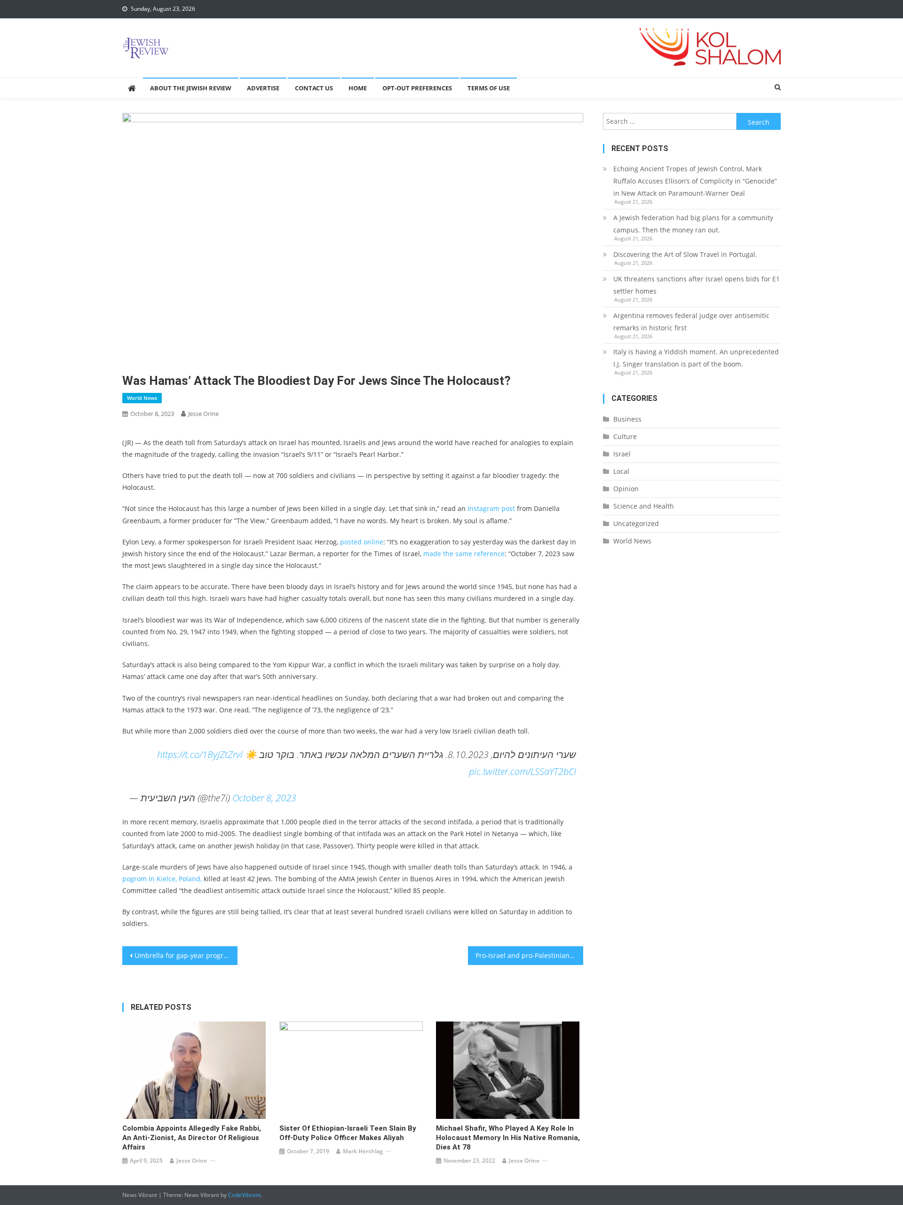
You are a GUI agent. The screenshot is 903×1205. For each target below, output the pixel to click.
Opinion (626, 488)
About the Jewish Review (190, 88)
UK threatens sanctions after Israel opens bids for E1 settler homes (696, 284)
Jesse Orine (203, 413)
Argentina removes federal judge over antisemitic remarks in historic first (691, 321)
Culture (625, 436)
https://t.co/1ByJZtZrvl (200, 754)
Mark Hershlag (363, 1151)
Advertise (263, 88)
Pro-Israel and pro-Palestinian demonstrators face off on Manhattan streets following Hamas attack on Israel (529, 955)
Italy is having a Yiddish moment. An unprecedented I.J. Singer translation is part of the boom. (696, 357)
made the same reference (464, 553)
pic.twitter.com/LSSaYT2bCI (522, 771)
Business (627, 419)
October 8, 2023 (264, 797)
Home (358, 88)
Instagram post (491, 508)
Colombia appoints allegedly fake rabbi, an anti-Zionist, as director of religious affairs (191, 1137)
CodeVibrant (244, 1195)
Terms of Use (488, 88)
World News (142, 397)
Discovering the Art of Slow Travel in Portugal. (685, 254)
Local (621, 471)
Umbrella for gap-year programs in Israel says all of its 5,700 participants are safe (186, 955)
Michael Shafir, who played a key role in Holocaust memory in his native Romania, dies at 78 (508, 1137)
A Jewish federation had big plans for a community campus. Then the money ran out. (693, 223)
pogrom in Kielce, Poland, (162, 878)
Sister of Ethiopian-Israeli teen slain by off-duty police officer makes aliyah (347, 1133)
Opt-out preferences (417, 88)
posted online (361, 541)
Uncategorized (636, 523)
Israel (622, 453)
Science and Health (643, 506)
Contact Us (314, 88)
